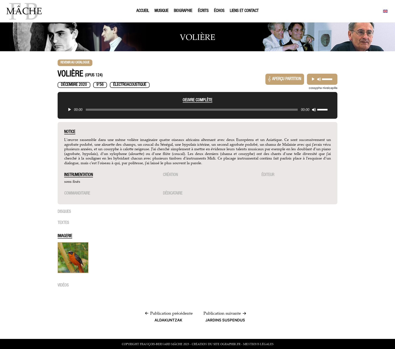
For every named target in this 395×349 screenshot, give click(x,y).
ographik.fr (230, 344)
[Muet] (319, 79)
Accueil (142, 11)
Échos (219, 11)
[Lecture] (313, 79)
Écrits (203, 11)
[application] (322, 79)
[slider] (327, 79)
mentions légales (258, 344)
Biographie (183, 11)
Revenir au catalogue (74, 62)
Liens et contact (244, 11)
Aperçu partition (286, 79)
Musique (161, 11)
